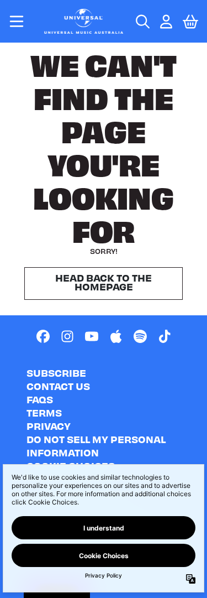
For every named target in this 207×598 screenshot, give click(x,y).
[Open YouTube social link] (91, 336)
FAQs (39, 399)
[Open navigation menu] (16, 21)
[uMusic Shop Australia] (84, 21)
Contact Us (58, 385)
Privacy (48, 425)
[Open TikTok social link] (164, 336)
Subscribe (56, 372)
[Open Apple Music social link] (116, 336)
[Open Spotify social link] (140, 336)
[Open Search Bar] (142, 21)
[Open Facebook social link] (43, 336)
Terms (44, 412)
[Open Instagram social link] (67, 336)
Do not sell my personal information (96, 446)
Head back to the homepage (103, 282)
